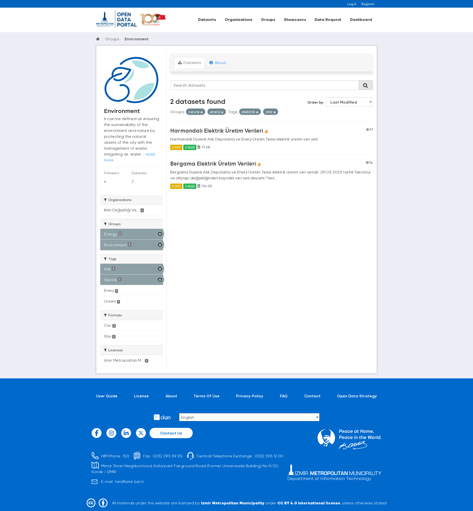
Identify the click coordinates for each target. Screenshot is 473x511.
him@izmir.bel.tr (129, 481)
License (141, 395)
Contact (312, 395)
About (220, 62)
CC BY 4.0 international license (308, 502)
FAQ (283, 395)
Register (367, 4)
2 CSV (176, 147)
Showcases (295, 19)
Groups (268, 19)
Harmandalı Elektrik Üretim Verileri (216, 130)
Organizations (238, 19)
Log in (351, 4)
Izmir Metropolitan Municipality (232, 502)
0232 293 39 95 (167, 455)
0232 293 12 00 (269, 455)
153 (126, 455)
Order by (315, 102)
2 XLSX (190, 147)
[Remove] (202, 112)
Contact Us (171, 432)
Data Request (328, 19)
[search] (366, 85)
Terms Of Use (207, 395)
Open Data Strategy (357, 395)
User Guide (107, 395)
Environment (137, 38)
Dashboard (361, 19)
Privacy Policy (249, 395)
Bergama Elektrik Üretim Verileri (213, 163)
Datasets (207, 19)
